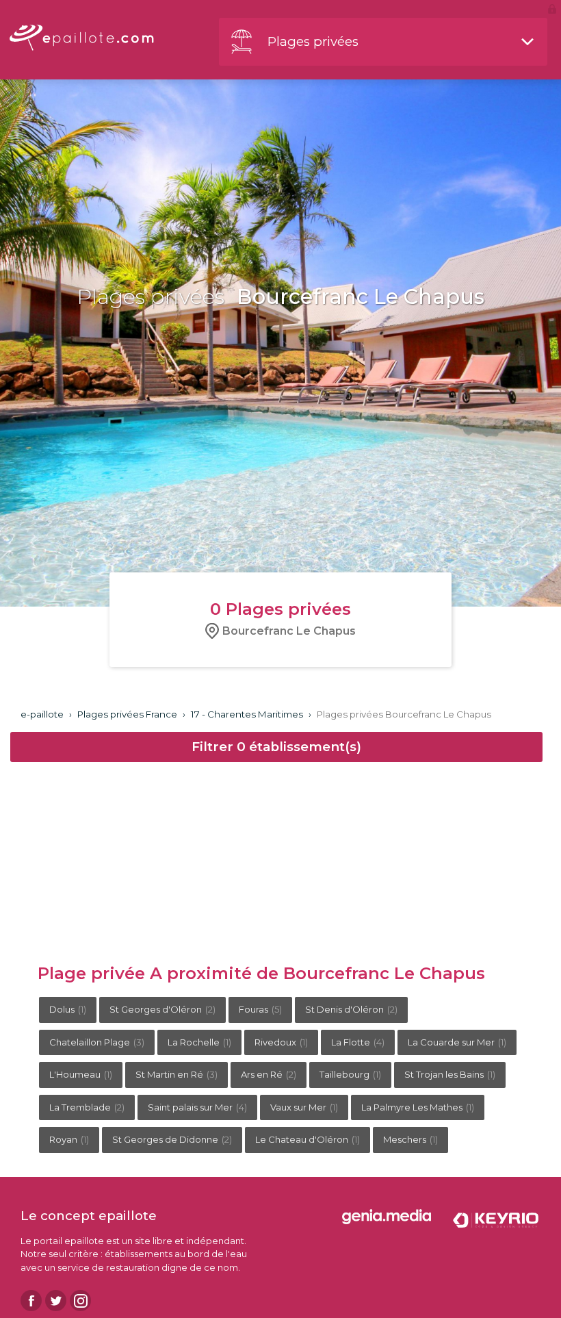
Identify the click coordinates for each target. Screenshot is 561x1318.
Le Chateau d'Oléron (307, 1139)
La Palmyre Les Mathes (417, 1107)
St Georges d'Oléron (162, 1009)
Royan (69, 1139)
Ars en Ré (268, 1074)
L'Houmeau (80, 1074)
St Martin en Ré (176, 1074)
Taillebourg (350, 1074)
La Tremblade (87, 1107)
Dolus (67, 1009)
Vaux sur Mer (304, 1107)
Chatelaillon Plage (96, 1042)
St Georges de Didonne (172, 1139)
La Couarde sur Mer (457, 1042)
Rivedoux (281, 1042)
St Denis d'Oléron (351, 1009)
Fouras (260, 1009)
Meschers (410, 1139)
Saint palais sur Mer (197, 1107)
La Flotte (357, 1042)
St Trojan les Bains (449, 1074)
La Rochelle (199, 1042)
